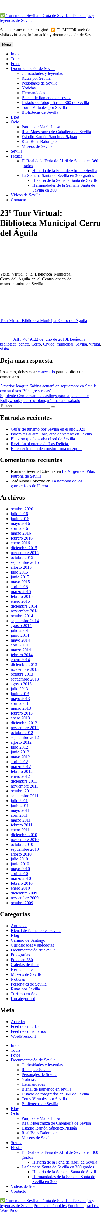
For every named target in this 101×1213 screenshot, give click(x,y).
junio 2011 (20, 805)
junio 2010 (20, 864)
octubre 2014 (22, 616)
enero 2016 (20, 543)
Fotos (15, 63)
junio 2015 (20, 577)
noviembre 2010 (25, 839)
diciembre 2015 (24, 547)
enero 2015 (20, 601)
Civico (48, 344)
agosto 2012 (21, 742)
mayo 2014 (20, 640)
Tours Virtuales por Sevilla (44, 107)
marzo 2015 (21, 591)
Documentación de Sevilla (33, 68)
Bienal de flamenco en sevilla (46, 97)
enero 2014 (20, 659)
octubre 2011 (22, 791)
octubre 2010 (22, 844)
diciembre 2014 (24, 606)
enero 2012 (20, 776)
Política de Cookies (50, 1205)
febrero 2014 (22, 654)
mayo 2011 (20, 810)
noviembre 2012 (25, 727)
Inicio (15, 54)
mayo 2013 (20, 698)
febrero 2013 (22, 713)
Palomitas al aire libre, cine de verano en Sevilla (51, 434)
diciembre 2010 (24, 834)
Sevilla (16, 151)
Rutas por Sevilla (36, 78)
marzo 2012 (21, 766)
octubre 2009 (22, 902)
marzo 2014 (21, 650)
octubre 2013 (22, 674)
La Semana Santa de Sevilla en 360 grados (58, 175)
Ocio (15, 122)
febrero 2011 (21, 825)
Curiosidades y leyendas (42, 73)
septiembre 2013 (25, 679)
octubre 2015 (22, 557)
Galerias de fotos (25, 964)
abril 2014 (19, 645)
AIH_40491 (23, 339)
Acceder (18, 1021)
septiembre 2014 (25, 620)
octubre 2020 (22, 509)
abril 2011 (19, 815)
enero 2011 (20, 829)
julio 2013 (19, 688)
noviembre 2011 (24, 786)
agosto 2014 (21, 625)
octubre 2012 (22, 732)
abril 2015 (19, 586)
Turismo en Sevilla (27, 993)
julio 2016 (19, 513)
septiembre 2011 (25, 795)
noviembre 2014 (25, 611)
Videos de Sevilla (25, 195)
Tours (15, 58)
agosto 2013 (21, 684)
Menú (6, 44)
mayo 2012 (20, 757)
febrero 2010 (22, 883)
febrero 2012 (22, 771)
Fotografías (20, 955)
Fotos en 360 (22, 959)
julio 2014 (19, 630)
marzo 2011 (21, 820)
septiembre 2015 (25, 562)
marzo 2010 (21, 878)
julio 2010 (19, 859)
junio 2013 (20, 693)
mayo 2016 (20, 523)
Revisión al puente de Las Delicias (40, 443)
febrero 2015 (22, 596)
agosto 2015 (21, 567)
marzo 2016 (21, 533)
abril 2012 (19, 761)
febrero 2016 (22, 538)
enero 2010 (20, 888)
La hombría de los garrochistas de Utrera (46, 483)
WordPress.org (23, 1036)
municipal (65, 344)
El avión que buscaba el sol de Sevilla (43, 439)
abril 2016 (19, 528)
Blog (15, 117)
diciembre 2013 (24, 664)
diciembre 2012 (24, 723)
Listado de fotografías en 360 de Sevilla (55, 102)
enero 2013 (20, 718)
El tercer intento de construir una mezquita (46, 448)
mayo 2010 (20, 868)
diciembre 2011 (24, 781)
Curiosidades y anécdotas (32, 945)
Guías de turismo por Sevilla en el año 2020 (48, 429)
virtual (94, 344)
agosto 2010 (21, 854)
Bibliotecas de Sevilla (40, 112)
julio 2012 (19, 747)
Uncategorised (23, 998)
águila (80, 339)
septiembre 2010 (25, 849)
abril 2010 (19, 873)
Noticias (29, 88)
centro (24, 344)
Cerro (36, 344)
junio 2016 (20, 518)
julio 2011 (19, 800)
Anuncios (19, 925)
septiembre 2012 (25, 737)
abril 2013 (19, 703)
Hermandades (33, 93)
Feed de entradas (25, 1026)
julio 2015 (19, 572)
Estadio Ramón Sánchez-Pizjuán (49, 136)
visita (4, 349)
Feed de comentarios (28, 1031)
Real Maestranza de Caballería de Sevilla (56, 131)
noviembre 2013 (25, 669)
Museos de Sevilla (37, 146)
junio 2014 (20, 635)
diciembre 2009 (24, 893)
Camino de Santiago (28, 940)
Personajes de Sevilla (39, 83)
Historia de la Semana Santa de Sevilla (65, 180)
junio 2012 (20, 752)
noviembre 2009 (25, 898)
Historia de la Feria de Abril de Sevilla (64, 170)
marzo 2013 (21, 708)
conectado (46, 372)
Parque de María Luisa (41, 127)
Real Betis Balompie (39, 141)
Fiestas (16, 156)
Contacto (18, 199)
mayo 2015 (20, 581)
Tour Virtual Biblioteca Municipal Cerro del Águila (43, 320)
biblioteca (8, 344)
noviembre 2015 (25, 552)
